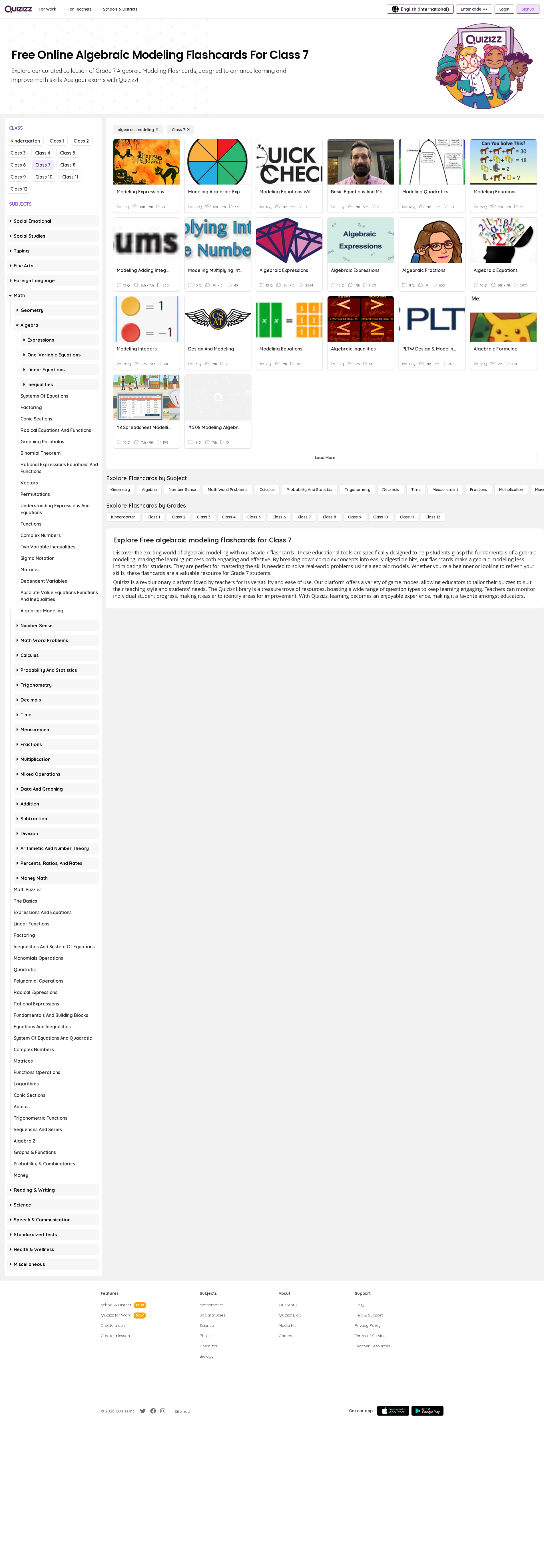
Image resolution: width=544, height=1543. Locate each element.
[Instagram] (162, 1411)
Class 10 (44, 177)
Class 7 (43, 165)
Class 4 (42, 153)
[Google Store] (427, 1411)
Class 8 (67, 165)
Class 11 (70, 177)
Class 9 (18, 177)
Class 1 (57, 141)
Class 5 (67, 153)
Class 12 (19, 189)
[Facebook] (153, 1411)
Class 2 (81, 141)
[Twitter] (143, 1411)
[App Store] (393, 1411)
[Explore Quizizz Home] (18, 9)
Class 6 (18, 165)
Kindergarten (25, 141)
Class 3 (18, 153)
